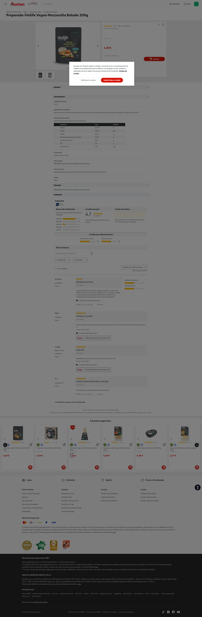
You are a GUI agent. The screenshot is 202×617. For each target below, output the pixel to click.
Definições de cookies (88, 80)
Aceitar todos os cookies (112, 80)
